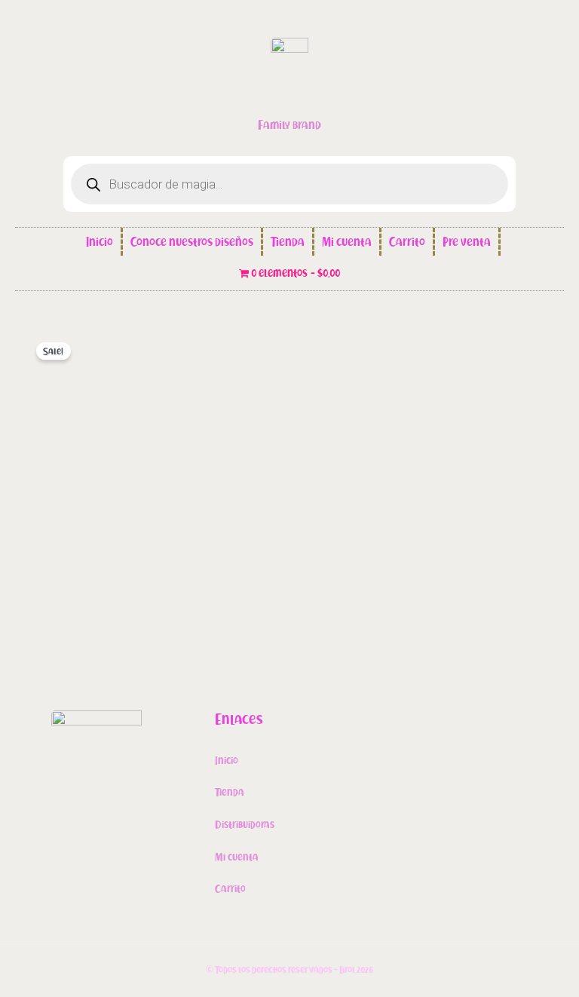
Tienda (288, 242)
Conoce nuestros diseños (191, 242)
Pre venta (467, 242)
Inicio (99, 242)
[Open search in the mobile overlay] (289, 184)
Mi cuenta (347, 242)
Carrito (407, 242)
